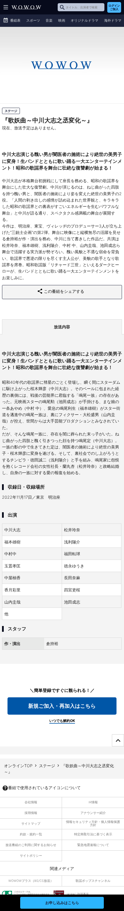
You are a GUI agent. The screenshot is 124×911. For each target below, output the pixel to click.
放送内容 (62, 326)
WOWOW (26, 7)
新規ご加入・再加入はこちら (62, 706)
